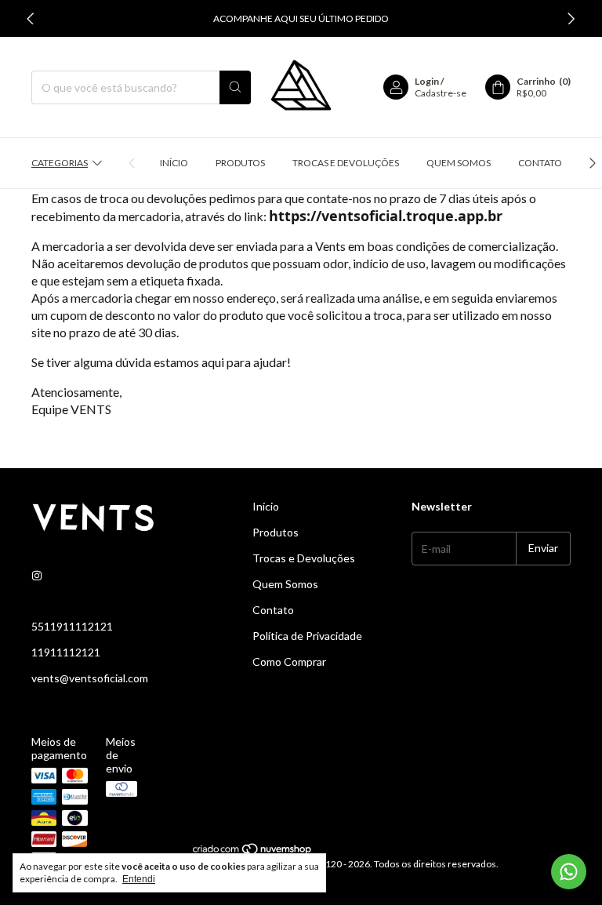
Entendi (138, 879)
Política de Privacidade (307, 635)
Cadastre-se (440, 93)
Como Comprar (289, 661)
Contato (540, 163)
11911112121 (65, 652)
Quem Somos (458, 163)
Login (427, 81)
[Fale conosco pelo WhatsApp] (568, 871)
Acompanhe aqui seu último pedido (301, 18)
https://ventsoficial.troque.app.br (385, 215)
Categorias (59, 163)
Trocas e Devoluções (345, 163)
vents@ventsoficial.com (89, 678)
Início (174, 163)
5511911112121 (72, 626)
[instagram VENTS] (36, 575)
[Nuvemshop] (253, 852)
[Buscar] (235, 87)
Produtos (240, 163)
